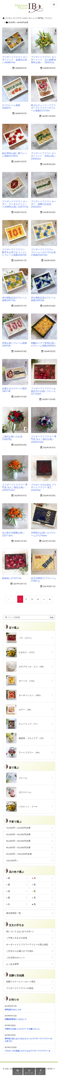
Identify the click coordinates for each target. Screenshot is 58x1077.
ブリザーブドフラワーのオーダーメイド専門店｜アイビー (29, 18)
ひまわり (26, 652)
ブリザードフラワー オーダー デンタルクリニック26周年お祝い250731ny (15, 204)
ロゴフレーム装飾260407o (11, 106)
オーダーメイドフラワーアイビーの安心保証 (27, 944)
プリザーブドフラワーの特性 (20, 988)
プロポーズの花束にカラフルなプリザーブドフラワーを (27, 1050)
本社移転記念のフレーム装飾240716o (14, 299)
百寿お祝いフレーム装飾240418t (14, 344)
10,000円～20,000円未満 (18, 827)
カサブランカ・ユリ (31, 666)
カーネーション (29, 695)
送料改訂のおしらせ (13, 1009)
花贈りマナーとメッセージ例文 (21, 981)
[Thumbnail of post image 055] (16, 372)
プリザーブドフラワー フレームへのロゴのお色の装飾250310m (43, 252)
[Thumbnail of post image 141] (16, 41)
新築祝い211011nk (11, 578)
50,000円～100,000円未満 (19, 853)
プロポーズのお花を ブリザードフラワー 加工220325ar (43, 487)
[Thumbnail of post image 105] (16, 137)
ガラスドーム (24, 792)
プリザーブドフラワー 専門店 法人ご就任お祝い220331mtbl (43, 439)
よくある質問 (12, 964)
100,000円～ (12, 860)
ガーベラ (26, 680)
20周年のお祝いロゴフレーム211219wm (43, 534)
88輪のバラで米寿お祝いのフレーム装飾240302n (43, 344)
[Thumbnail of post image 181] (16, 517)
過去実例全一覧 (13, 913)
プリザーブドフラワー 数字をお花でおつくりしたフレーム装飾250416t (14, 252)
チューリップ (28, 723)
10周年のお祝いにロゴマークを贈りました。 (23, 1029)
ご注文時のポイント (15, 957)
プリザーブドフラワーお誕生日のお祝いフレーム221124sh (43, 391)
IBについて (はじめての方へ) (19, 931)
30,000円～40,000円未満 (18, 840)
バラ (25, 637)
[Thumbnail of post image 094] (16, 281)
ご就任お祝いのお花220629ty (12, 438)
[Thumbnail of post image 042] (16, 562)
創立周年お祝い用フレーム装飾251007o (14, 154)
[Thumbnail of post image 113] (16, 185)
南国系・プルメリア (31, 738)
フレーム (22, 777)
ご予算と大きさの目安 (16, 937)
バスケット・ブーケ (27, 806)
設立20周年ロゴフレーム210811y (43, 579)
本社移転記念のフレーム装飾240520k (43, 299)
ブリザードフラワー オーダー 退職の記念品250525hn (43, 204)
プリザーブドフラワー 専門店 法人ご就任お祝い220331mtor (14, 487)
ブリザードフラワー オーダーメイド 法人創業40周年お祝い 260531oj (43, 59)
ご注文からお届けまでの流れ (20, 950)
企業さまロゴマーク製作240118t (14, 390)
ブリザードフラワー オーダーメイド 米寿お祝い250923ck (43, 156)
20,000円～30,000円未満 (18, 834)
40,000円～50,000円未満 (18, 847)
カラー (24, 709)
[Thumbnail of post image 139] (16, 233)
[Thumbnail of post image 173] (16, 469)
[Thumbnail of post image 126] (16, 89)
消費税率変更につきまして (16, 1019)
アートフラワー (29, 752)
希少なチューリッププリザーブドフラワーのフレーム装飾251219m (43, 108)
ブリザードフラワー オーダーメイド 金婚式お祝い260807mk (14, 59)
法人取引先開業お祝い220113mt (13, 534)
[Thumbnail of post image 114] (16, 420)
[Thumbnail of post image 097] (16, 327)
